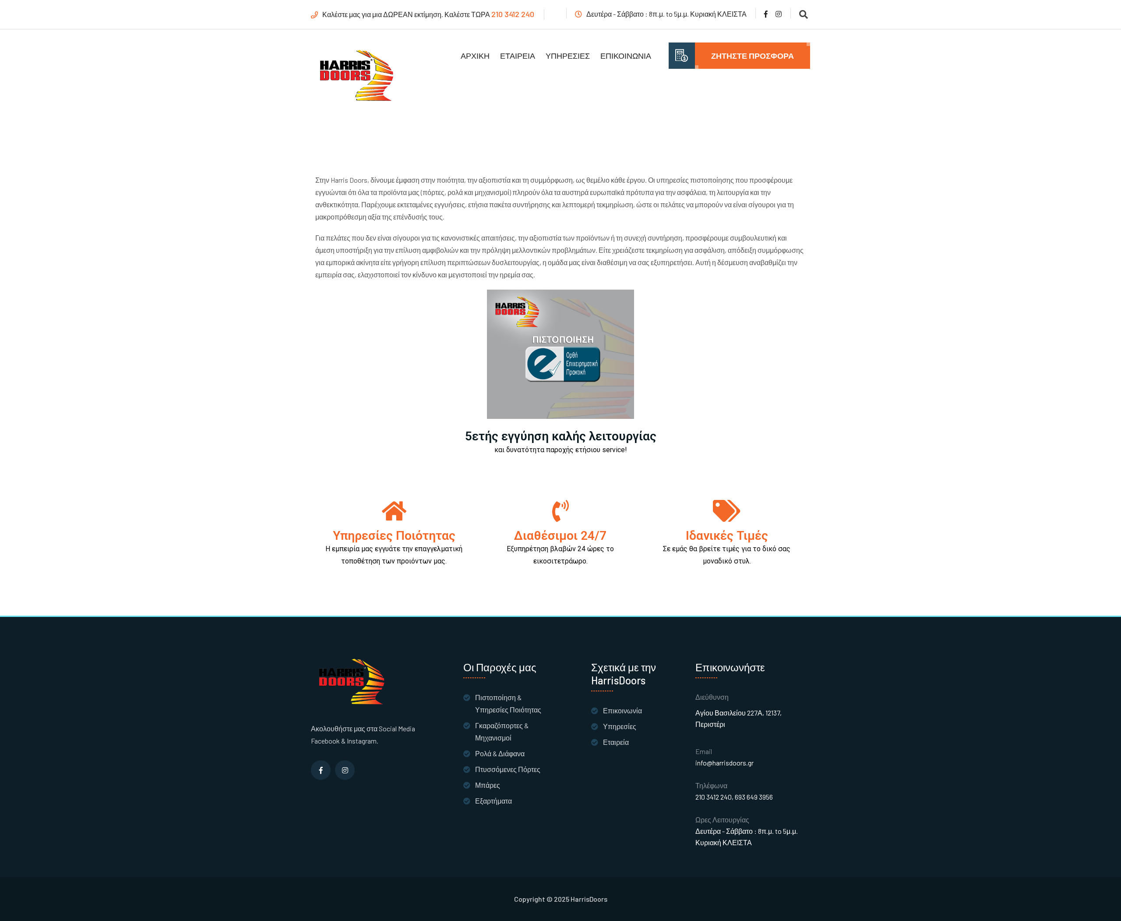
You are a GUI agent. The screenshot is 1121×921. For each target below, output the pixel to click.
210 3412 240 (512, 14)
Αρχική (475, 55)
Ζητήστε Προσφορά (752, 55)
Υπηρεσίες (568, 55)
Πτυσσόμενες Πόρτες (507, 769)
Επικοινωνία (625, 55)
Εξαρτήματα (493, 801)
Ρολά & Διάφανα (500, 753)
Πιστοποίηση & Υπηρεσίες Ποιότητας (508, 703)
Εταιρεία (517, 55)
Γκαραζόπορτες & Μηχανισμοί (502, 731)
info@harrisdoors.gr (724, 762)
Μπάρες (487, 785)
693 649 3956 (754, 797)
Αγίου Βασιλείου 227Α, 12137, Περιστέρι (738, 718)
